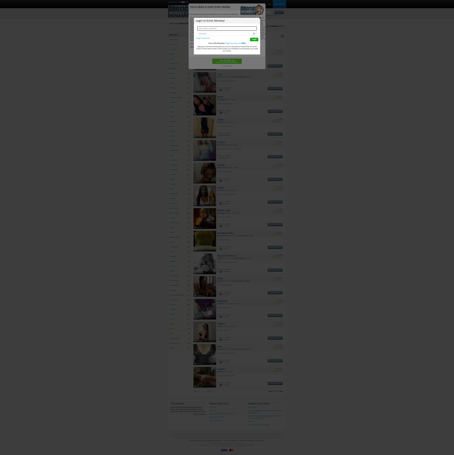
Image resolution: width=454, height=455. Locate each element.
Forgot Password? (203, 38)
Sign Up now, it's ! (236, 43)
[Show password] (254, 33)
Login (254, 39)
